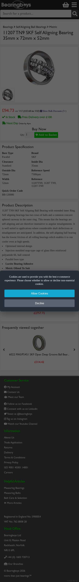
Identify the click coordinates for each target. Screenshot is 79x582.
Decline (39, 303)
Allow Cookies (39, 293)
